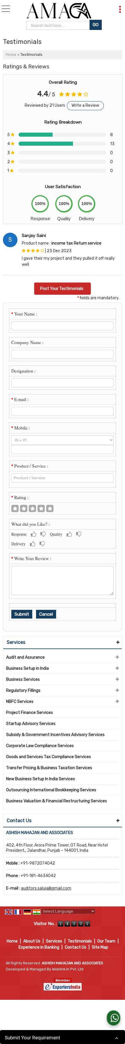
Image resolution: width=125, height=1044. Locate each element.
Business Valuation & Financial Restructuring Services (56, 801)
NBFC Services (19, 701)
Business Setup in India (27, 668)
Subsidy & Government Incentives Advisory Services (55, 734)
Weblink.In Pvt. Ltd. (68, 969)
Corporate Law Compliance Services (40, 745)
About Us (31, 941)
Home (11, 54)
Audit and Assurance (25, 657)
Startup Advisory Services (31, 723)
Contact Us (75, 947)
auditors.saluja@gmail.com (46, 888)
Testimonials (80, 941)
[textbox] (58, 25)
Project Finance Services (29, 712)
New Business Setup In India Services (40, 778)
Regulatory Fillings (23, 690)
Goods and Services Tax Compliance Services (48, 756)
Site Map (100, 947)
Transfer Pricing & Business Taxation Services (49, 767)
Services (16, 642)
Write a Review (85, 105)
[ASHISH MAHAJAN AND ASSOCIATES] (59, 11)
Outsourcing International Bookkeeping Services (51, 790)
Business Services (23, 679)
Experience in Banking (39, 947)
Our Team (106, 941)
